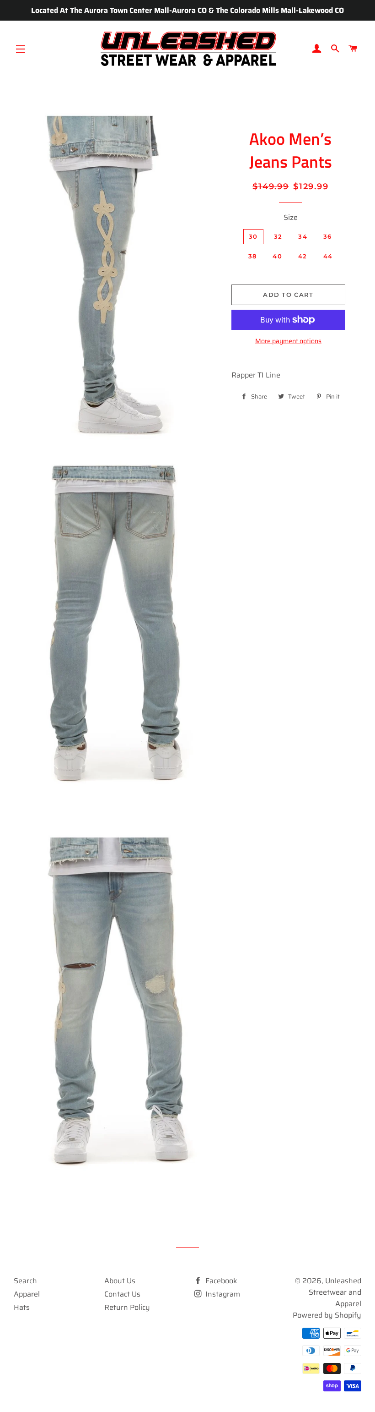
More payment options (288, 341)
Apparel (27, 1294)
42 (302, 256)
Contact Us (122, 1294)
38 (252, 256)
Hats (22, 1307)
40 (277, 256)
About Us (119, 1280)
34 (302, 236)
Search (25, 1280)
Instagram (222, 1294)
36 (327, 236)
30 (253, 236)
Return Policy (127, 1307)
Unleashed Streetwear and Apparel (335, 1292)
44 (328, 256)
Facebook (220, 1280)
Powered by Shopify (327, 1315)
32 (278, 236)
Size (291, 217)
